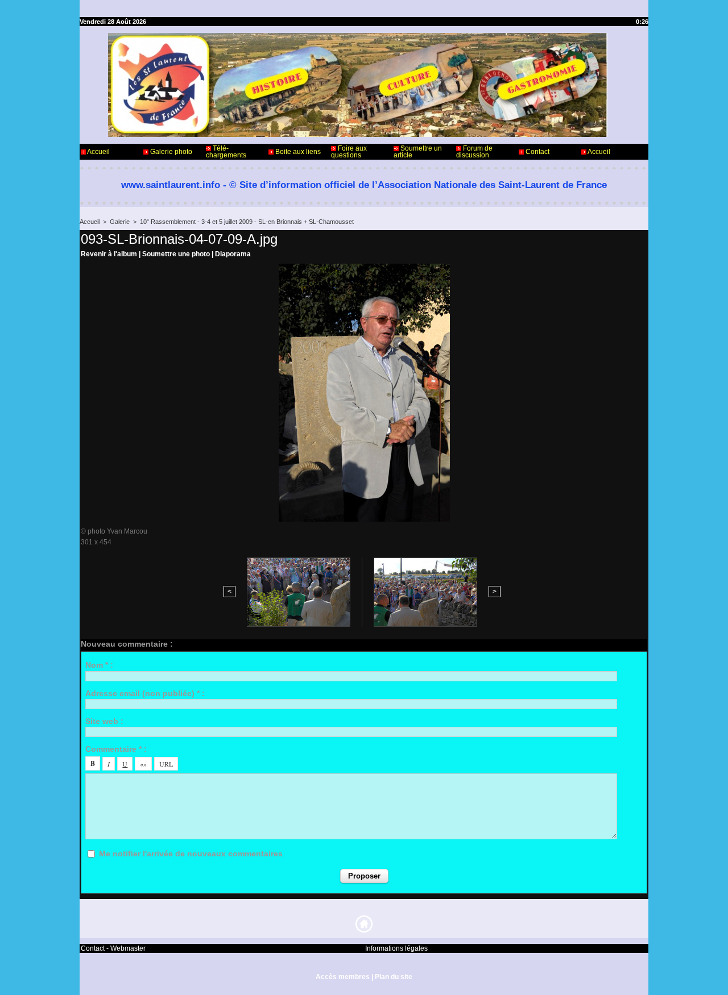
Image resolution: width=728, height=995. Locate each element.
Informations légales (396, 948)
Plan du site (393, 977)
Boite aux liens (297, 152)
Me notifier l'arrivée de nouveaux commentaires (191, 853)
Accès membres (343, 977)
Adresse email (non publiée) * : (145, 693)
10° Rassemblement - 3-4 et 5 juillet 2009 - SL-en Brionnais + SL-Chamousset (247, 221)
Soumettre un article (418, 151)
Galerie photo (170, 152)
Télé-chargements (226, 151)
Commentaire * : (116, 748)
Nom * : (99, 664)
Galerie (120, 221)
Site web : (104, 721)
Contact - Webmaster (113, 948)
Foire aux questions (349, 151)
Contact (536, 152)
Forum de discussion (474, 151)
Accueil (98, 152)
